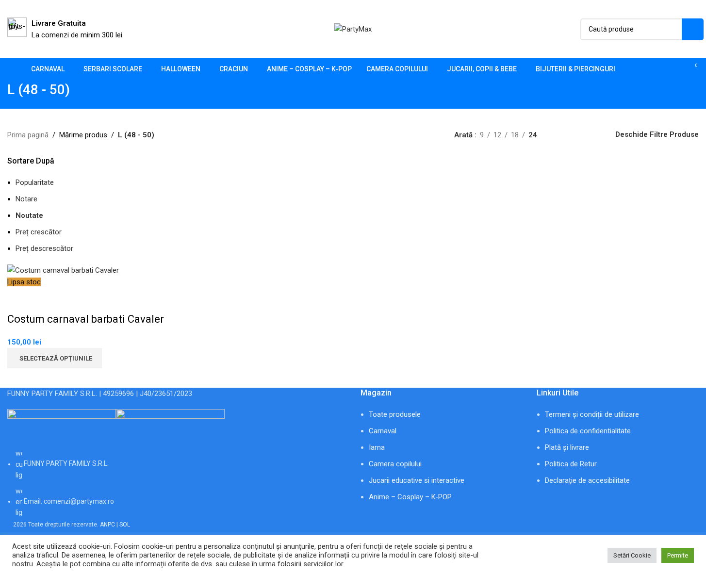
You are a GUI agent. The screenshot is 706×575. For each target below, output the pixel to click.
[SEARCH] (693, 29)
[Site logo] (353, 28)
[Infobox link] (64, 29)
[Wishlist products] (674, 69)
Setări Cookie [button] (632, 555)
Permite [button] (677, 555)
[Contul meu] (657, 69)
